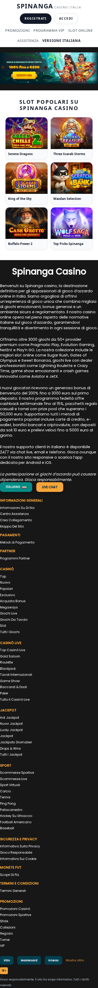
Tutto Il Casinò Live (15, 699)
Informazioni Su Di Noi (17, 508)
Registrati (36, 18)
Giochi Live (8, 613)
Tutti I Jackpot (11, 754)
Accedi (66, 18)
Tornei (5, 939)
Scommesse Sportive (17, 772)
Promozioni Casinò (15, 909)
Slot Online (80, 30)
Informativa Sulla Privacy (20, 846)
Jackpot (6, 736)
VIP (2, 945)
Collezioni (7, 927)
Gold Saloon (10, 656)
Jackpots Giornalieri (16, 742)
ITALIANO (13, 487)
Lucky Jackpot (11, 730)
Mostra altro (75, 960)
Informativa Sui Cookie (18, 859)
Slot (3, 625)
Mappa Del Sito (12, 526)
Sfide (4, 921)
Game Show (10, 681)
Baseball (7, 828)
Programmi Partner (15, 558)
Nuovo (5, 582)
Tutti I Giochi (10, 632)
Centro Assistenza (14, 514)
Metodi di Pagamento (17, 542)
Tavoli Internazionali (16, 674)
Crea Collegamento (16, 520)
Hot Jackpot (9, 717)
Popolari (6, 588)
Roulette (6, 662)
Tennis (5, 797)
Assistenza (28, 40)
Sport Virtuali (10, 785)
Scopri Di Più (9, 874)
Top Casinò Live (12, 650)
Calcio (5, 791)
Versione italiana (61, 40)
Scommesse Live (13, 779)
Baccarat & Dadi (13, 687)
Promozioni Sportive (15, 915)
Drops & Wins (10, 748)
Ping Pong (8, 803)
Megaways (9, 607)
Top (3, 576)
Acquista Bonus (13, 601)
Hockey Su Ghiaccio (16, 816)
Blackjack (8, 668)
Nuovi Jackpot (11, 723)
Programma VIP (49, 30)
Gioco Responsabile (16, 852)
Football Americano (15, 822)
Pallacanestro (11, 810)
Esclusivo (7, 595)
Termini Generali (13, 890)
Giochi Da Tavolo (13, 619)
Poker (4, 693)
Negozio (6, 933)
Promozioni (17, 30)
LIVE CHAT (49, 487)
